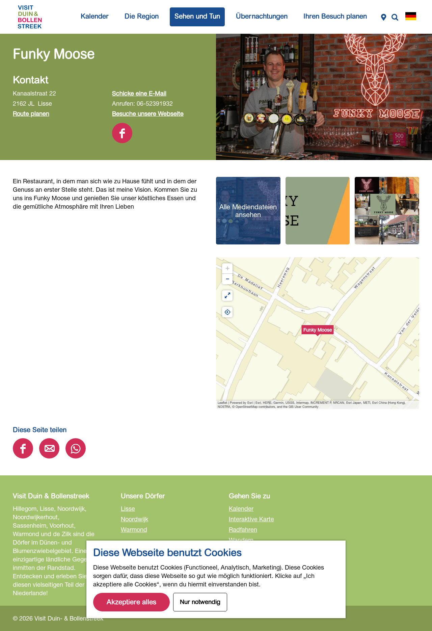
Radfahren (243, 529)
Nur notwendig (200, 602)
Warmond (134, 529)
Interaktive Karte (251, 519)
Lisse (128, 508)
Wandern (241, 540)
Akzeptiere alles (131, 602)
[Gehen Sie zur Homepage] (30, 17)
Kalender (241, 508)
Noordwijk (134, 519)
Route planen (31, 113)
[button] (318, 333)
